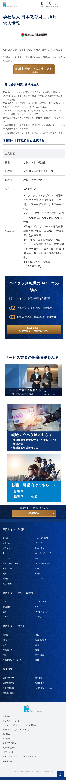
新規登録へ (34, 513)
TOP (61, 776)
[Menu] (62, 4)
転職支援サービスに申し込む (34, 70)
